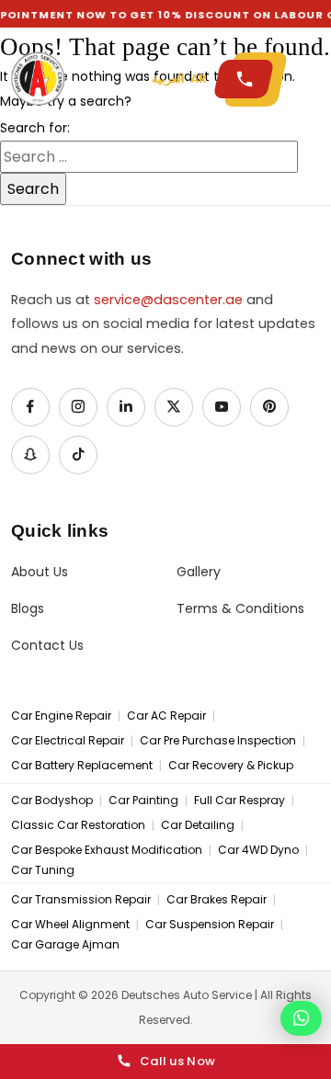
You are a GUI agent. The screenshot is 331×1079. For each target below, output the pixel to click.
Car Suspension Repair (209, 924)
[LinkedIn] (126, 407)
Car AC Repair (166, 716)
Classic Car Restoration (78, 825)
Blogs (27, 609)
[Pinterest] (269, 407)
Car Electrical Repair (67, 740)
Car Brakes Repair (216, 899)
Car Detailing (197, 825)
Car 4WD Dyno (258, 850)
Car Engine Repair (61, 716)
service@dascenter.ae (168, 299)
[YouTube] (221, 407)
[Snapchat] (30, 455)
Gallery (199, 572)
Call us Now (177, 1061)
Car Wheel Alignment (70, 924)
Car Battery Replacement (82, 765)
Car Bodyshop (52, 800)
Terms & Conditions (240, 609)
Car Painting (143, 800)
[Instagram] (78, 407)
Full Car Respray (239, 800)
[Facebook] (30, 407)
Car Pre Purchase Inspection (218, 740)
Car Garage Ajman (65, 944)
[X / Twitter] (173, 407)
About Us (39, 572)
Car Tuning (42, 870)
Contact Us (47, 645)
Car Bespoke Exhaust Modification (106, 850)
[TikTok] (78, 455)
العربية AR (179, 78)
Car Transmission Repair (81, 899)
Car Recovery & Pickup (230, 765)
